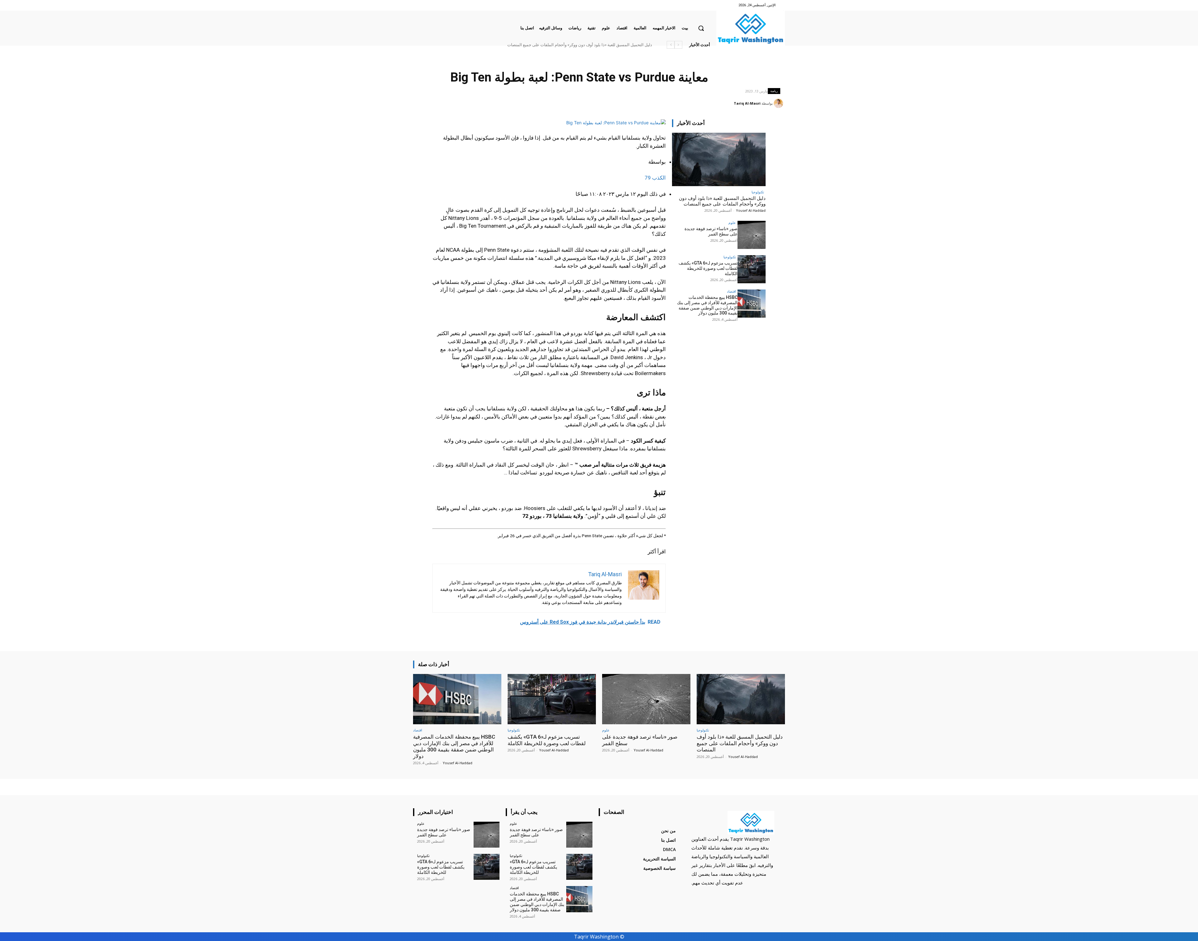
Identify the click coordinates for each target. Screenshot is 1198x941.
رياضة (774, 91)
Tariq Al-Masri (747, 103)
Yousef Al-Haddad (751, 210)
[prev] (678, 45)
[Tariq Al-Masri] (779, 103)
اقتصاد (731, 291)
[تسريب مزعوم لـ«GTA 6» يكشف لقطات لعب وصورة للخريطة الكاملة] (752, 269)
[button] (701, 28)
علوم (732, 222)
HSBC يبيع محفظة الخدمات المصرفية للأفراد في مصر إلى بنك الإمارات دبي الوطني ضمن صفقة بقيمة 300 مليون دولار (553, 44)
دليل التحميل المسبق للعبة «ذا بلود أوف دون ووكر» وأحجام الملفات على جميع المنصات (722, 201)
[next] (670, 45)
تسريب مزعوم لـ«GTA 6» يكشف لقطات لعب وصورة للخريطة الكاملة (708, 268)
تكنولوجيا (758, 192)
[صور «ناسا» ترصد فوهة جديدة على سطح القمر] (752, 235)
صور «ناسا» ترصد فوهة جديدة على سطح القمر (614, 44)
